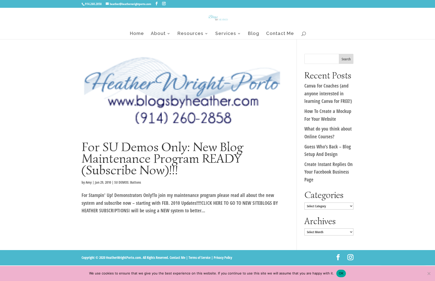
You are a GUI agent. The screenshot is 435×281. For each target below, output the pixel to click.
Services (225, 34)
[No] (428, 273)
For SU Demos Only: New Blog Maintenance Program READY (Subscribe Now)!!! (162, 158)
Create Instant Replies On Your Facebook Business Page (328, 172)
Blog (253, 34)
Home (137, 34)
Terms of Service (199, 257)
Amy (89, 182)
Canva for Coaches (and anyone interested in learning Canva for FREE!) (328, 93)
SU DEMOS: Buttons (127, 182)
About (158, 34)
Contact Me (280, 34)
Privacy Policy (223, 257)
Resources (190, 34)
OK (341, 273)
